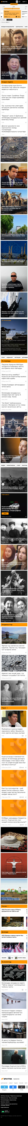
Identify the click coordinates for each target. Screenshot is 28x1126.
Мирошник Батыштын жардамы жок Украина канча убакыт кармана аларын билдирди (14, 337)
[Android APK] (5, 1111)
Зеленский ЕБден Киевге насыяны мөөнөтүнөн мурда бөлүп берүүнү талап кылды (13, 345)
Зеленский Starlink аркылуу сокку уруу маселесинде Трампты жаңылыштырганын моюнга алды (14, 350)
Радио (4, 708)
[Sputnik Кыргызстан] (4, 2)
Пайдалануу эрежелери (16, 1096)
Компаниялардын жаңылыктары (8, 1100)
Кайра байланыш (5, 1107)
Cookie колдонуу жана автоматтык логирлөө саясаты (9, 1104)
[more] (26, 52)
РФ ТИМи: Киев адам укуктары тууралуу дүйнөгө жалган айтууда (13, 341)
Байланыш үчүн (4, 1098)
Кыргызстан (4, 1083)
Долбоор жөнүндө (5, 1096)
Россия (4, 906)
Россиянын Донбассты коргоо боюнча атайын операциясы (13, 333)
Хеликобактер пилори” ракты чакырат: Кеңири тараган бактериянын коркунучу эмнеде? (11, 15)
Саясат (11, 1083)
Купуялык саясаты (5, 1102)
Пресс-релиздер (13, 1098)
